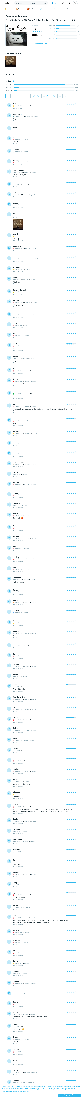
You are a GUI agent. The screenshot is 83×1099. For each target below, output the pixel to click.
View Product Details (41, 44)
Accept (61, 1096)
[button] (56, 3)
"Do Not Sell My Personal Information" (14, 1091)
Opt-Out (69, 1096)
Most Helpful (24, 96)
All (8, 96)
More (69, 9)
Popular (10, 9)
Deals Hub (33, 9)
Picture (14, 96)
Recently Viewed (48, 9)
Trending (61, 9)
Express (21, 9)
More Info (77, 1096)
